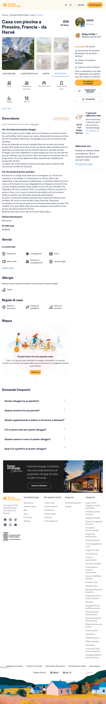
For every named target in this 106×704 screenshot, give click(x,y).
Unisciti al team (30, 506)
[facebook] (5, 520)
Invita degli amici (51, 521)
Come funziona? (51, 506)
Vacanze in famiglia (93, 564)
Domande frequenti (73, 503)
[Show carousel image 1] (43, 44)
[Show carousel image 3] (43, 62)
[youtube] (15, 525)
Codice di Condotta (34, 666)
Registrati (35, 372)
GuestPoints (49, 510)
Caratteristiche (29, 74)
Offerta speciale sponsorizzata (92, 613)
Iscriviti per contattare (88, 82)
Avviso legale (94, 666)
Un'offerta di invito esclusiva (92, 513)
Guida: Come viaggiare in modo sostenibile (92, 505)
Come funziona (91, 631)
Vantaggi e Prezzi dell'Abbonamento (92, 607)
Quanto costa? (50, 514)
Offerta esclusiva (92, 638)
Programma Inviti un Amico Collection (93, 597)
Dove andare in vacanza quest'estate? (91, 569)
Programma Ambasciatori (90, 535)
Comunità (28, 517)
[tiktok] (15, 520)
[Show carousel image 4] (61, 62)
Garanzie (48, 517)
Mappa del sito (39, 672)
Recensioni (60, 74)
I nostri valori (49, 503)
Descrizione (9, 74)
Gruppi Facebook (92, 540)
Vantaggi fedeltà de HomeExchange (93, 656)
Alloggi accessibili (92, 518)
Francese (35, 124)
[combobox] (54, 673)
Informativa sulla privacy (55, 666)
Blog (25, 510)
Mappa (46, 74)
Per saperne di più (92, 132)
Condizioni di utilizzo (14, 666)
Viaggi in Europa (92, 550)
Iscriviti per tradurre (61, 119)
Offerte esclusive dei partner (93, 625)
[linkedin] (5, 525)
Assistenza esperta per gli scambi (93, 619)
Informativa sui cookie (77, 666)
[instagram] (10, 520)
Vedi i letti (6, 108)
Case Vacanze (91, 554)
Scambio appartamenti (91, 558)
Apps (26, 514)
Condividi (90, 99)
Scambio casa (91, 582)
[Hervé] (80, 22)
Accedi (81, 5)
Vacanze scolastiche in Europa (93, 523)
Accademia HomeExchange (92, 529)
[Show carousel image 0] (18, 53)
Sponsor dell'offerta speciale (93, 577)
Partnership (90, 645)
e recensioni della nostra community (92, 650)
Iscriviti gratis (95, 5)
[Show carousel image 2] (61, 44)
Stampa (27, 521)
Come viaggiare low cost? (93, 545)
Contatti (68, 506)
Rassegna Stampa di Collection (93, 591)
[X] (10, 525)
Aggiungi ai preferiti (90, 91)
